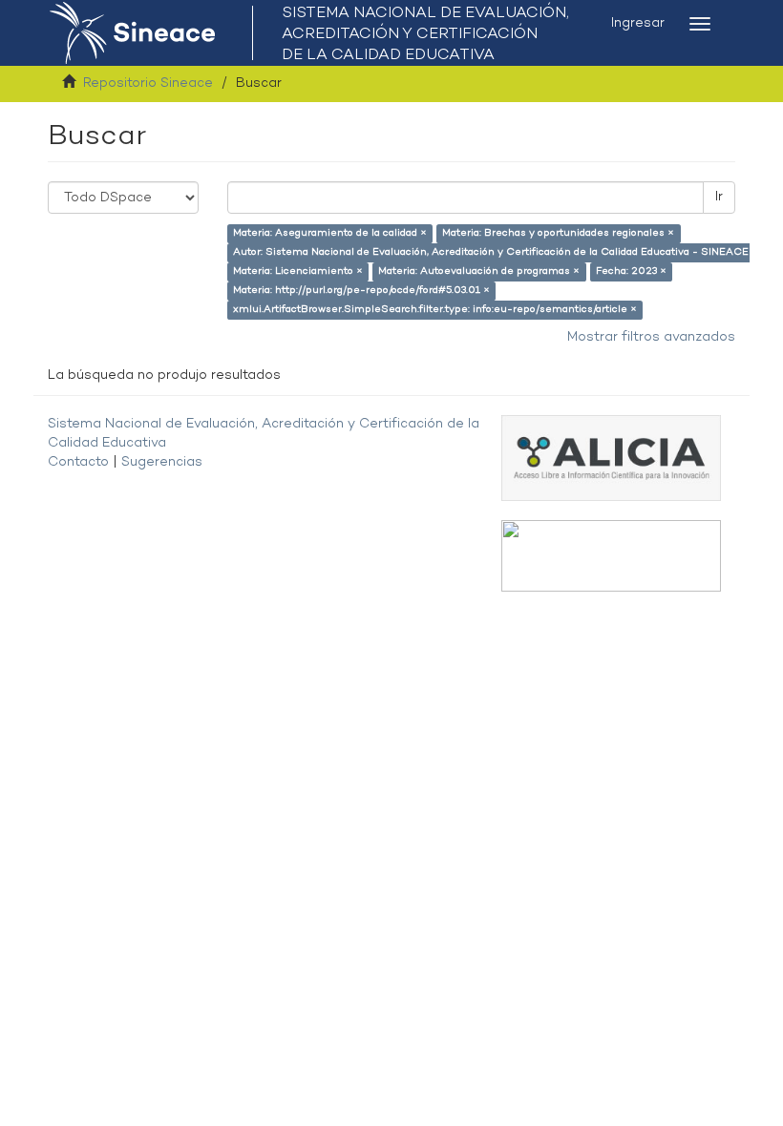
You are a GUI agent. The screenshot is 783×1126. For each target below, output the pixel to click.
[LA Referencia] (611, 556)
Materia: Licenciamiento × (298, 271)
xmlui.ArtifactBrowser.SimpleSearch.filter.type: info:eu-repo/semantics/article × (435, 309)
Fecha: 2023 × (631, 271)
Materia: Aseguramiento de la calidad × (330, 233)
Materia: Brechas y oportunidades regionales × (558, 233)
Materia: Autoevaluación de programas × (479, 271)
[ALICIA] (611, 457)
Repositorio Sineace (148, 83)
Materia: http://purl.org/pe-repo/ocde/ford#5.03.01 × (361, 290)
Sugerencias (161, 462)
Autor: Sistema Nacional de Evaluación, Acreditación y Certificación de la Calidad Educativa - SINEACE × (495, 252)
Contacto (78, 462)
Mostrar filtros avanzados (651, 337)
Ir (719, 197)
